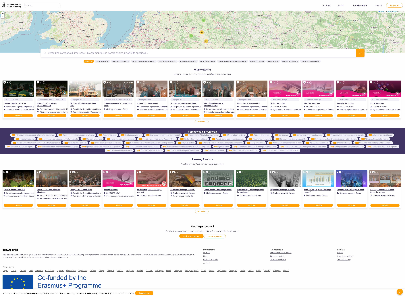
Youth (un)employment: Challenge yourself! (317, 191)
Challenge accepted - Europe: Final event (118, 104)
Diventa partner (215, 236)
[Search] (360, 53)
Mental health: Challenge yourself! (218, 190)
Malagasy (277, 271)
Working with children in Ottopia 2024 (83, 104)
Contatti (206, 263)
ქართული (159, 271)
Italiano (93, 271)
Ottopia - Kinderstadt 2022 (81, 190)
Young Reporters (111, 190)
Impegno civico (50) (102, 61)
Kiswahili (267, 271)
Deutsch (23, 271)
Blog (205, 256)
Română (140, 271)
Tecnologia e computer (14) (167, 61)
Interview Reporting (312, 103)
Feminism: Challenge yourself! (182, 190)
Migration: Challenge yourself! (282, 190)
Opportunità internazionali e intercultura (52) (232, 61)
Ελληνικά (110, 271)
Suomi (168, 271)
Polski (258, 271)
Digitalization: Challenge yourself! (350, 190)
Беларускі (233, 271)
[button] (191, 36)
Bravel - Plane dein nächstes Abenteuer (48, 191)
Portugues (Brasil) (191, 271)
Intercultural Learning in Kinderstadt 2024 (47, 104)
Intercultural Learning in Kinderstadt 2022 (213, 104)
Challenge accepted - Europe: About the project (382, 191)
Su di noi (326, 5)
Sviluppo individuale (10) (290, 61)
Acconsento (144, 293)
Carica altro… (201, 122)
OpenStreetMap (392, 11)
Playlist (341, 5)
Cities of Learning (344, 260)
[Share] (31, 94)
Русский (60, 271)
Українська (82, 271)
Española (39, 271)
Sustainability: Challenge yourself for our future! (250, 191)
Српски (211, 271)
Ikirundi (286, 271)
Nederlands (49, 271)
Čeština (251, 271)
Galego (101, 271)
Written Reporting (277, 103)
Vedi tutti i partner (191, 236)
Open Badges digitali (345, 256)
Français (149, 271)
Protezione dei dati (277, 256)
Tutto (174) (88, 61)
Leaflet (382, 11)
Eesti (31, 271)
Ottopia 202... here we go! (147, 103)
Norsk (203, 271)
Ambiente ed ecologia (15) (188, 61)
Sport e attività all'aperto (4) (310, 61)
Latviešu (120, 271)
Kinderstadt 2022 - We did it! (248, 103)
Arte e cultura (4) (273, 61)
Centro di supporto (210, 260)
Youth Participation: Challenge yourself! (149, 191)
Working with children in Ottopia (183, 103)
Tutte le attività (360, 5)
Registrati (394, 5)
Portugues (178, 271)
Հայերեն (130, 271)
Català (242, 271)
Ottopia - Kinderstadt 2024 (14, 190)
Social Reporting (377, 103)
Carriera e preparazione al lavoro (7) (143, 61)
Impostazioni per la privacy (281, 253)
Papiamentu (221, 271)
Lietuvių (14, 271)
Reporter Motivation (345, 103)
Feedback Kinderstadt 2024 (15, 103)
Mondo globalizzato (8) (207, 61)
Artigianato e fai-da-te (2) (120, 61)
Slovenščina (71, 271)
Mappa (340, 253)
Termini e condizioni (278, 260)
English (5, 271)
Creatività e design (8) (257, 61)
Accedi (378, 5)
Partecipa (18, 115)
